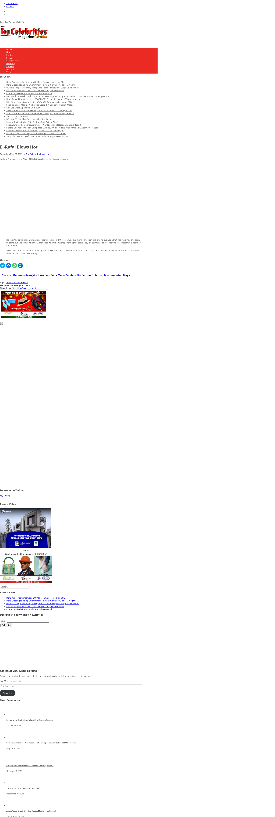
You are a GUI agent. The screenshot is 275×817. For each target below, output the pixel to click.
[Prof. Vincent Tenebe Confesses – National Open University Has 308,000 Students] (12, 737)
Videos (9, 72)
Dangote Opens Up (24, 285)
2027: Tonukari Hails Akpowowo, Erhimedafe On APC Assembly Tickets (39, 110)
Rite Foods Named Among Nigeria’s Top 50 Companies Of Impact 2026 (39, 102)
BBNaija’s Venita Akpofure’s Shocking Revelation (29, 119)
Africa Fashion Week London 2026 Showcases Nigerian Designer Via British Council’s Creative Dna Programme (57, 96)
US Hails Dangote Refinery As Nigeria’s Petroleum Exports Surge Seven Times (42, 87)
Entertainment (12, 60)
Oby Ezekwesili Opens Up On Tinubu (23, 107)
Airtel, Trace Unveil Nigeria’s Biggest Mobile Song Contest (31, 811)
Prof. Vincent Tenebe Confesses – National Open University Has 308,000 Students (41, 743)
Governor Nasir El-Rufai (17, 282)
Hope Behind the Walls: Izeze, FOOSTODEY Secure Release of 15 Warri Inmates (43, 99)
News (8, 52)
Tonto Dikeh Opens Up (17, 116)
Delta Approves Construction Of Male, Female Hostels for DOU (35, 82)
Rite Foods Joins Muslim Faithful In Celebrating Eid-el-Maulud (35, 90)
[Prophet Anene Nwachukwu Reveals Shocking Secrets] (12, 760)
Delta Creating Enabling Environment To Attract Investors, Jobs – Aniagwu (41, 84)
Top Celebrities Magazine (37, 154)
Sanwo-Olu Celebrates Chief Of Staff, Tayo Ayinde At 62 (32, 122)
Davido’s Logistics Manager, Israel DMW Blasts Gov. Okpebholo (36, 133)
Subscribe (7, 693)
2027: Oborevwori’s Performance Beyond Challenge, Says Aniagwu (37, 136)
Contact (10, 6)
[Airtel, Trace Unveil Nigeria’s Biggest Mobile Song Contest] (12, 805)
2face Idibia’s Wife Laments (24, 288)
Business (10, 66)
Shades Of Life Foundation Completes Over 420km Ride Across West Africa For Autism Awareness (52, 127)
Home (9, 49)
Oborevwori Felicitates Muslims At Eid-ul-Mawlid (29, 93)
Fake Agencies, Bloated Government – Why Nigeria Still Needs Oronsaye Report (43, 124)
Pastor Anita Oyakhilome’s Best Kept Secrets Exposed (29, 720)
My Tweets (5, 495)
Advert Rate (12, 3)
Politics (9, 55)
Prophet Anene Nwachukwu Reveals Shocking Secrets (29, 765)
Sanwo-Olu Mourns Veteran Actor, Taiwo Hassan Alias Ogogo (34, 130)
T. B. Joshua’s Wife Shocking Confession (23, 788)
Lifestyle (10, 69)
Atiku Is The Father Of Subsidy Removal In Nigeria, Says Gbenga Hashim (40, 113)
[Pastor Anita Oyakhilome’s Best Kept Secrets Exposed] (12, 714)
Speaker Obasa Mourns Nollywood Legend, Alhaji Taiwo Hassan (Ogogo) (40, 104)
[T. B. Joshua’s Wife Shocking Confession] (12, 782)
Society (9, 58)
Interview (10, 63)
